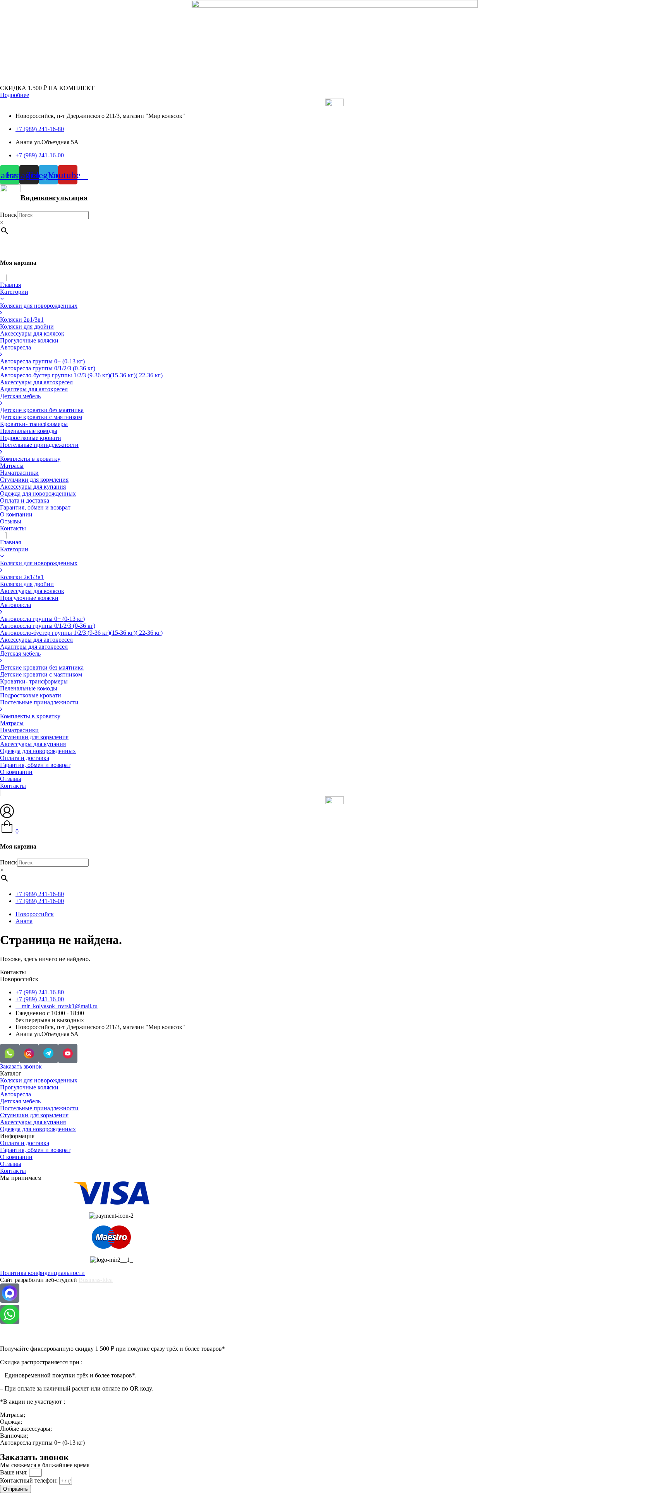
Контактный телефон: (29, 1480)
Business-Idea (96, 1280)
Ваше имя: (14, 1472)
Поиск (8, 214)
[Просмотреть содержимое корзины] (2, 247)
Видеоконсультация (54, 198)
